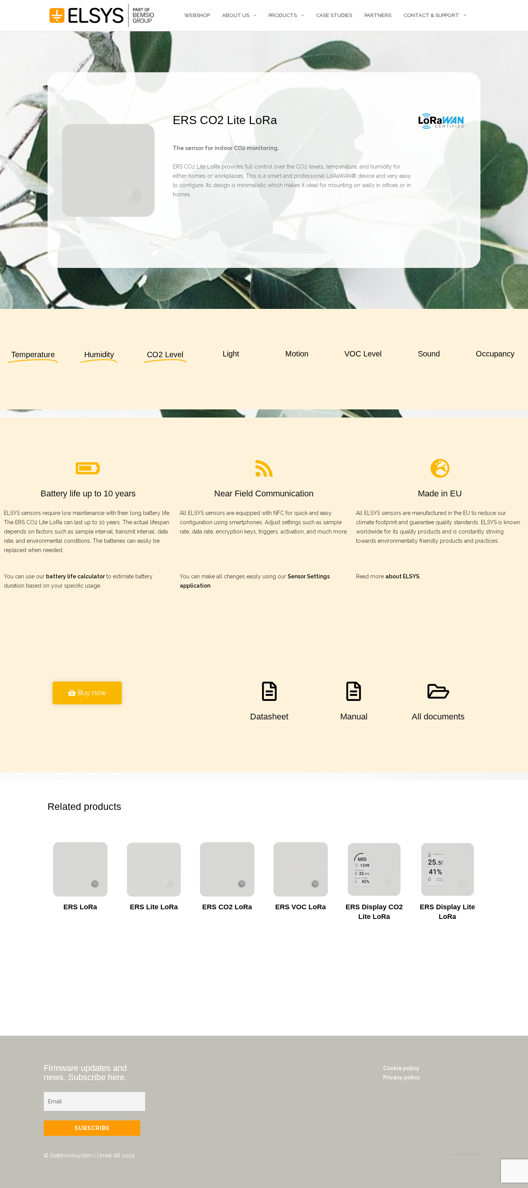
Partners (377, 15)
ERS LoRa (80, 907)
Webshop (197, 15)
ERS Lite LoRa (154, 907)
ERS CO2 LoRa (227, 907)
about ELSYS (402, 576)
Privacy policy (401, 1077)
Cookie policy (401, 1068)
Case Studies (334, 15)
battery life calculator (75, 576)
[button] (87, 693)
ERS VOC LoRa (300, 907)
